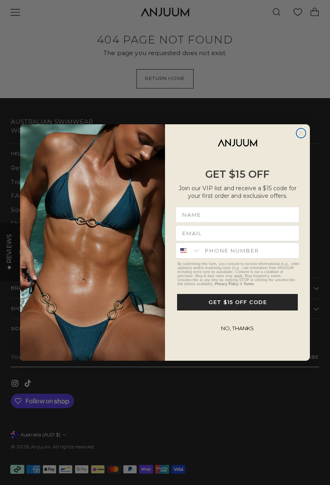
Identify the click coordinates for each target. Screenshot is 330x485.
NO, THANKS (237, 328)
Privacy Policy (227, 284)
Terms (248, 284)
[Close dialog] (301, 133)
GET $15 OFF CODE (237, 302)
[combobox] (188, 250)
